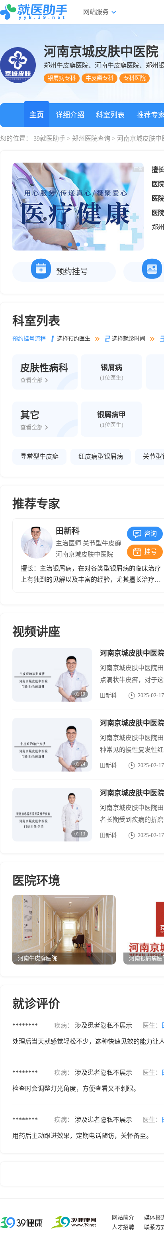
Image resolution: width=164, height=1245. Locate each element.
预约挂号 (72, 271)
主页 (36, 115)
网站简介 (123, 1218)
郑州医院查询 (91, 138)
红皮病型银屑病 (100, 456)
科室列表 (110, 115)
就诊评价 (36, 1003)
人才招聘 (123, 1227)
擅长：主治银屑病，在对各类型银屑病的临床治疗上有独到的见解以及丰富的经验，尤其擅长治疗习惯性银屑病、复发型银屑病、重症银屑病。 (91, 579)
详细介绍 (70, 115)
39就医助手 (49, 138)
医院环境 (36, 880)
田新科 (68, 531)
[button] (70, 245)
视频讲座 (36, 631)
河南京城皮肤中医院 (84, 554)
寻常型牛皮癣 (39, 456)
